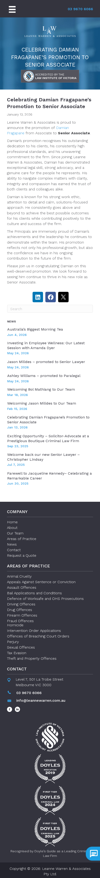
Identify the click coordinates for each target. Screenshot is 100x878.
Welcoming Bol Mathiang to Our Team (41, 389)
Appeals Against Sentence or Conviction (41, 582)
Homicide (15, 625)
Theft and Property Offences (32, 658)
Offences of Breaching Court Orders (38, 636)
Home (12, 522)
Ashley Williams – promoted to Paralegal (43, 375)
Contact (14, 550)
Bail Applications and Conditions (34, 593)
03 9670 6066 (80, 9)
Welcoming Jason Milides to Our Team (41, 403)
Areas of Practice (21, 539)
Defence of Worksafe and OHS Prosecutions (45, 598)
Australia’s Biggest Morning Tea (35, 329)
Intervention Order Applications (34, 630)
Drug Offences (19, 610)
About (12, 527)
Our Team (15, 533)
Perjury (13, 642)
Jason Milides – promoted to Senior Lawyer (46, 362)
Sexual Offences (21, 647)
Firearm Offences (22, 615)
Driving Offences (21, 604)
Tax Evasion (16, 653)
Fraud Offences (20, 621)
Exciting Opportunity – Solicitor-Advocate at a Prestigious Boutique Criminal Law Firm (48, 438)
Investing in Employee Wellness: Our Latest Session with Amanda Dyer (46, 345)
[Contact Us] (93, 854)
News (12, 544)
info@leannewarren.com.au (40, 700)
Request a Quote (21, 555)
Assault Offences (21, 587)
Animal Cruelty (19, 576)
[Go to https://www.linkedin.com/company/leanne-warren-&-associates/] (17, 710)
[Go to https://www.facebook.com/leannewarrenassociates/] (9, 710)
